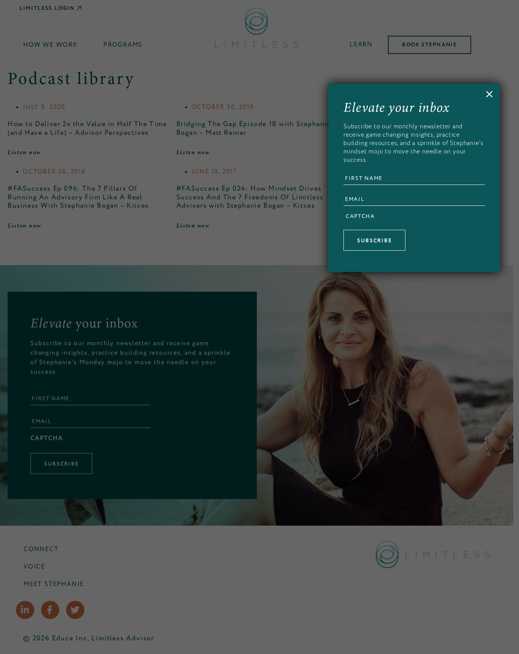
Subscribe (374, 241)
